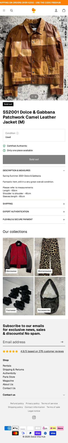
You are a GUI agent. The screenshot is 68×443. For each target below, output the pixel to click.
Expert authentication (16, 211)
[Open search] (11, 10)
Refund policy (17, 403)
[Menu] (4, 10)
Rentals (7, 365)
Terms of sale (53, 407)
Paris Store (9, 376)
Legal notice (34, 411)
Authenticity (9, 373)
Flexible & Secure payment (18, 219)
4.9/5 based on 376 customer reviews (42, 351)
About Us (8, 384)
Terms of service (49, 403)
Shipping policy (15, 407)
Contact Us (9, 388)
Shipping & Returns (13, 369)
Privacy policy (32, 403)
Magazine (8, 380)
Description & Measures (16, 170)
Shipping (8, 203)
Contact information (35, 407)
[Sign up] (62, 342)
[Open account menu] (56, 10)
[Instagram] (34, 417)
